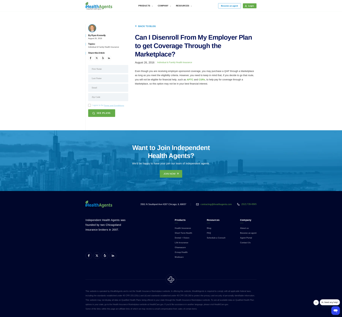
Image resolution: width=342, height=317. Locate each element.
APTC (190, 79)
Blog (209, 228)
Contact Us (245, 242)
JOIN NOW (170, 173)
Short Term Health (183, 233)
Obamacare (180, 247)
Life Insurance (181, 242)
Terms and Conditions (114, 105)
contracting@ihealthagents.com (216, 204)
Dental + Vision (182, 238)
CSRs (202, 79)
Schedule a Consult (216, 238)
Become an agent (229, 6)
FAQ (209, 233)
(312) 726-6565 (248, 204)
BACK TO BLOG (147, 26)
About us (244, 228)
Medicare (179, 257)
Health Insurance (183, 228)
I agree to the (108, 105)
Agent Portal (246, 238)
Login (251, 6)
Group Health (181, 252)
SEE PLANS (103, 113)
